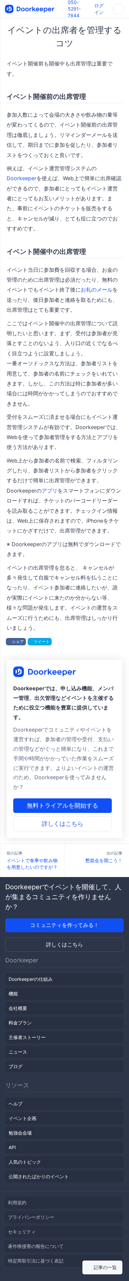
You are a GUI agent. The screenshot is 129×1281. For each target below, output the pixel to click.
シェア (17, 641)
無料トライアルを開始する (62, 805)
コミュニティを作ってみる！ (64, 925)
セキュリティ (22, 1231)
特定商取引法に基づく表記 (36, 1260)
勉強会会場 (20, 1133)
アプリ (50, 490)
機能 (13, 993)
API (12, 1147)
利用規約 (17, 1202)
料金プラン (20, 1022)
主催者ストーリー (27, 1037)
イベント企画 (22, 1118)
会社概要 (18, 1008)
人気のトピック (25, 1162)
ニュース (18, 1052)
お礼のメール (96, 289)
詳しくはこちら (62, 823)
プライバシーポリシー (31, 1217)
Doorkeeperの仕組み (31, 979)
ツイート (41, 641)
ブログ (15, 1066)
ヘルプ (15, 1103)
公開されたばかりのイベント (39, 1176)
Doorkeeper (21, 178)
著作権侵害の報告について (36, 1246)
